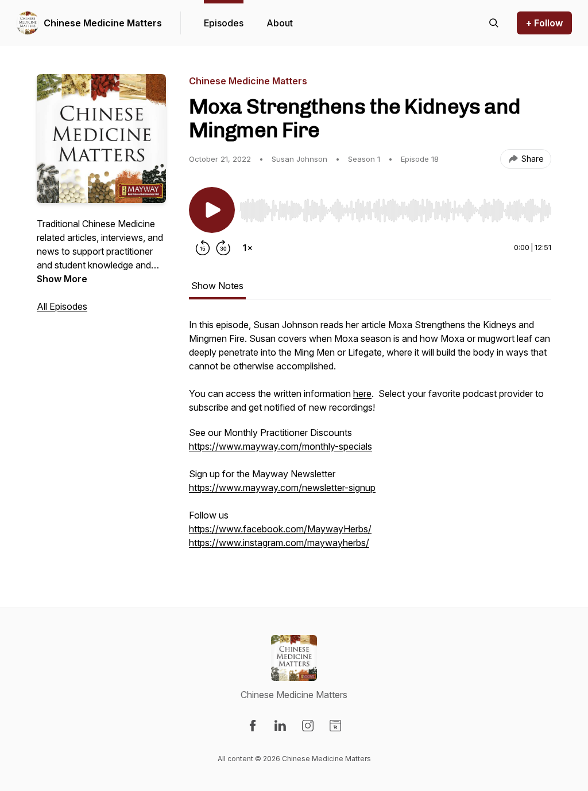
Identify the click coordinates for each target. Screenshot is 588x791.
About (279, 23)
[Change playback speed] (247, 248)
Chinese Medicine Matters (103, 23)
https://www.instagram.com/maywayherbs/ (279, 542)
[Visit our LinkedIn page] (280, 725)
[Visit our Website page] (335, 725)
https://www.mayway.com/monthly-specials (280, 446)
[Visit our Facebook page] (252, 725)
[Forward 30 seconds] (223, 248)
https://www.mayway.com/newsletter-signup (282, 487)
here (362, 393)
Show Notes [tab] (217, 285)
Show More (62, 279)
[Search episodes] (493, 23)
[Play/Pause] (212, 210)
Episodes (223, 23)
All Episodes (62, 306)
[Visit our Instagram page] (308, 725)
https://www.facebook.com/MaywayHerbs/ (280, 529)
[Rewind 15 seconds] (203, 248)
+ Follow (544, 23)
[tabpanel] (370, 439)
